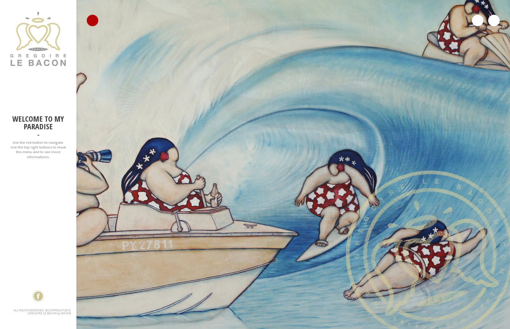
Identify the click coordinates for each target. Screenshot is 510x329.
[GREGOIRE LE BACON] (38, 172)
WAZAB (66, 313)
